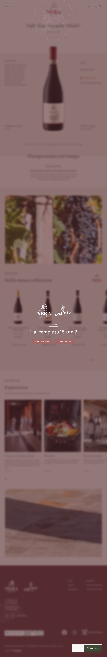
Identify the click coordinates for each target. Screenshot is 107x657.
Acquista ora (94, 648)
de (89, 6)
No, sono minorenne (65, 341)
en (85, 6)
